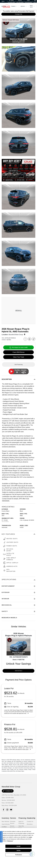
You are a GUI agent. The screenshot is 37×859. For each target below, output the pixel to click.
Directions (30, 824)
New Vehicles (5, 821)
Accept (18, 846)
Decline (18, 850)
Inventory (5, 818)
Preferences (18, 854)
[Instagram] (7, 809)
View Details (18, 670)
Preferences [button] (10, 841)
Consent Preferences (1, 837)
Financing (22, 818)
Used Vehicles (6, 824)
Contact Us (8, 791)
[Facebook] (3, 809)
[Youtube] (11, 809)
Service (13, 818)
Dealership (31, 818)
